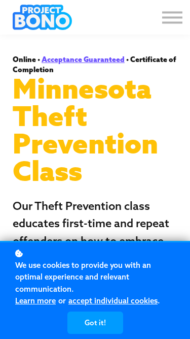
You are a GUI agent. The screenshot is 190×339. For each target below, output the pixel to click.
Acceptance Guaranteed (83, 59)
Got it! (95, 322)
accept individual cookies (113, 300)
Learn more (35, 300)
